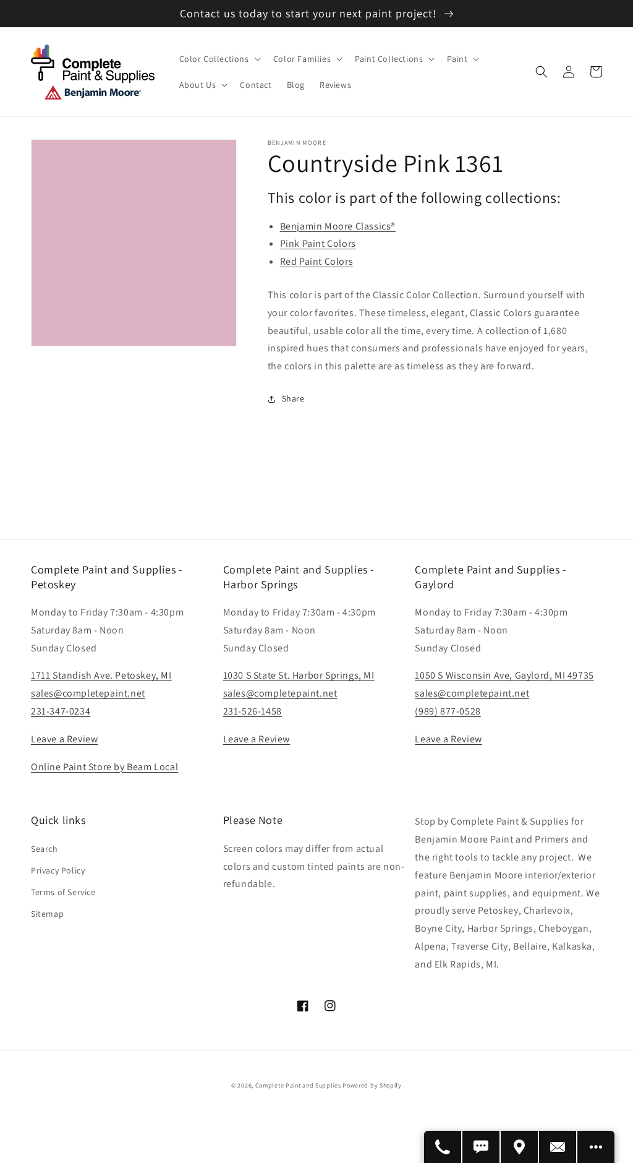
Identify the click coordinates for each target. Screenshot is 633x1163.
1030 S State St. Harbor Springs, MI (299, 675)
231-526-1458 (252, 711)
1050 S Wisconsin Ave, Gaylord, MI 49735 (504, 675)
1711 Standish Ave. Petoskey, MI (101, 675)
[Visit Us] (520, 1147)
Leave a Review (64, 738)
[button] (219, 59)
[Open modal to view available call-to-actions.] (595, 1147)
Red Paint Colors (317, 261)
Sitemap (47, 913)
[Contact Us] (558, 1147)
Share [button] (293, 398)
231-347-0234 (60, 711)
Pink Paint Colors (318, 243)
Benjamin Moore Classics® (338, 226)
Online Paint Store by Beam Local (104, 766)
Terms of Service (63, 892)
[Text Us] (481, 1147)
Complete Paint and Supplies (298, 1085)
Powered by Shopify (372, 1085)
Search (44, 848)
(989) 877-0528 (447, 711)
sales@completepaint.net (88, 693)
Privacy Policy (58, 870)
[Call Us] (443, 1147)
